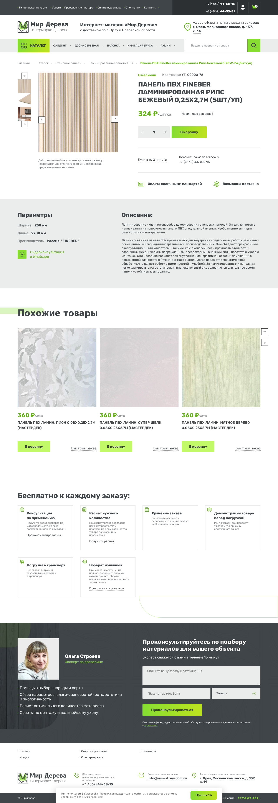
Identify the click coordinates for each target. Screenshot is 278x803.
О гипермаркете (92, 757)
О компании (133, 7)
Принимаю (204, 795)
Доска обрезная (87, 45)
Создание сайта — (226, 798)
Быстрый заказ (83, 448)
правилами (150, 725)
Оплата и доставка (109, 7)
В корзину (34, 446)
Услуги (56, 7)
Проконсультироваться (44, 535)
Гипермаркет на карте (33, 7)
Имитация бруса (140, 45)
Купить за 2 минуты (152, 159)
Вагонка (113, 45)
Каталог (38, 45)
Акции (166, 45)
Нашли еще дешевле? (197, 114)
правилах (97, 796)
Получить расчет (101, 541)
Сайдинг (59, 45)
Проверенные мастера (78, 7)
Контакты (150, 7)
